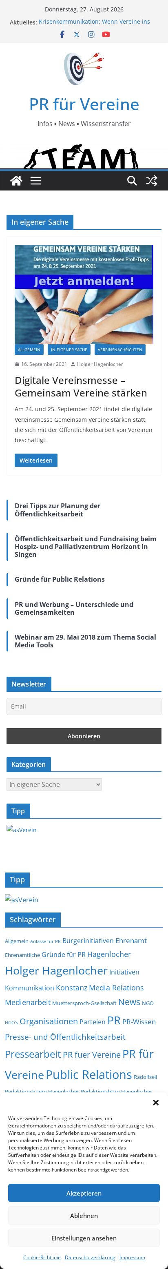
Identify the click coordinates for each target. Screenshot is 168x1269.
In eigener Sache (69, 349)
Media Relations (116, 987)
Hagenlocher (109, 954)
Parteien (93, 1021)
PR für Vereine (84, 104)
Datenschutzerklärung (90, 1257)
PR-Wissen (139, 1021)
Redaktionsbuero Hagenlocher (42, 1091)
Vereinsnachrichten (120, 349)
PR (114, 1020)
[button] (156, 1102)
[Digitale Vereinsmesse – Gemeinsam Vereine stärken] (84, 294)
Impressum (132, 1257)
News (129, 1002)
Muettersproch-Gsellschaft (84, 1003)
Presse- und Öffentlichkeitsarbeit (65, 1036)
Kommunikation (29, 987)
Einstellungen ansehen (84, 1238)
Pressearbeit (33, 1054)
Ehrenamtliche (22, 955)
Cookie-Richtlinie (42, 1257)
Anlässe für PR (45, 941)
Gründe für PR (64, 954)
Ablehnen (84, 1215)
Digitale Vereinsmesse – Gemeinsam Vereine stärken (81, 386)
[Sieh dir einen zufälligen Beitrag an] (151, 180)
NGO (148, 1003)
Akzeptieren (84, 1193)
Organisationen (49, 1021)
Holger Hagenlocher (100, 364)
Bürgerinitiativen (88, 940)
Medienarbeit (28, 1002)
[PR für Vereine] (16, 180)
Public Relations (89, 1074)
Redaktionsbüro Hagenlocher (116, 1091)
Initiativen (124, 972)
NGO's (11, 1022)
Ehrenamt (131, 940)
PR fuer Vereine (92, 1054)
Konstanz (71, 987)
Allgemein (29, 349)
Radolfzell (145, 1077)
